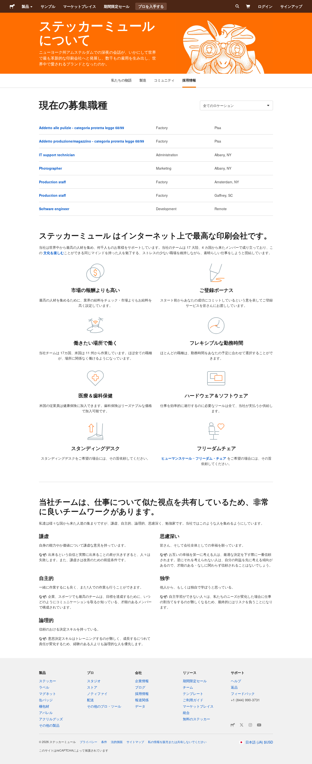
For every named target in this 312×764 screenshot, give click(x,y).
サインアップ (291, 6)
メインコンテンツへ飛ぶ (3, 3)
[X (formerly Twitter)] (242, 725)
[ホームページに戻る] (12, 6)
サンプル (48, 6)
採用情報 (189, 80)
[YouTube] (259, 725)
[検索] (237, 6)
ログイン (265, 6)
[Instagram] (250, 725)
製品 (25, 6)
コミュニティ (164, 80)
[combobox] (236, 105)
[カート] (248, 6)
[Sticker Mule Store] (233, 725)
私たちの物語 (121, 80)
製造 (142, 80)
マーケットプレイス (79, 6)
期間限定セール (116, 6)
